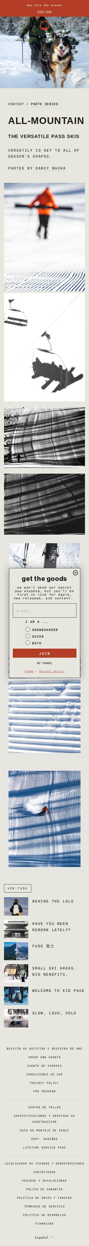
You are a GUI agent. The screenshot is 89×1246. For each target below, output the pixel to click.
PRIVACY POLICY (51, 671)
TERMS (29, 671)
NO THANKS (44, 663)
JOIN (44, 653)
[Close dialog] (75, 572)
